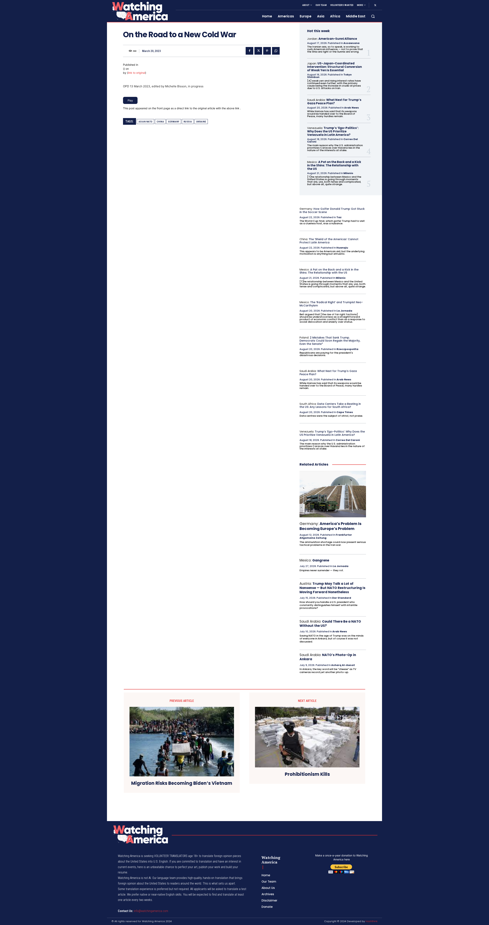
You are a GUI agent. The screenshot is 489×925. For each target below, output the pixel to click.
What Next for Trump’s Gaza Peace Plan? (334, 101)
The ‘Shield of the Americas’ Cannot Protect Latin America (329, 240)
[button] (372, 16)
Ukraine (201, 121)
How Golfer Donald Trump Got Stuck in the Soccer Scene (332, 210)
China (160, 121)
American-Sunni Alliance (337, 39)
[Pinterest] (267, 51)
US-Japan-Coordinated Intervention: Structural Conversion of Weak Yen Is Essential (334, 66)
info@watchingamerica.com (151, 911)
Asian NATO (145, 121)
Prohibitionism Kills (307, 774)
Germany (173, 121)
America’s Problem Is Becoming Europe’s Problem (330, 526)
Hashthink (371, 921)
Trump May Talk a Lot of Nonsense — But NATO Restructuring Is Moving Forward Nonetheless (332, 587)
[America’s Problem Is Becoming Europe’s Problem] (333, 494)
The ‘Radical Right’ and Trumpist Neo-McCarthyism (331, 303)
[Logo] (139, 11)
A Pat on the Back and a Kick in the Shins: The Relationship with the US (334, 165)
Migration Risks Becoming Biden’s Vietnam (181, 783)
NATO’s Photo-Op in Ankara (328, 657)
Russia (188, 121)
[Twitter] (375, 5)
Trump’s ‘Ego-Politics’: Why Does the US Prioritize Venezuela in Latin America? (333, 131)
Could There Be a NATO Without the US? (330, 623)
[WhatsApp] (276, 51)
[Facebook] (249, 51)
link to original (136, 72)
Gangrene (320, 560)
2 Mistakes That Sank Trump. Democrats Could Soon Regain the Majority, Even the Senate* (330, 341)
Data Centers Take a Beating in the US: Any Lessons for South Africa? (330, 405)
